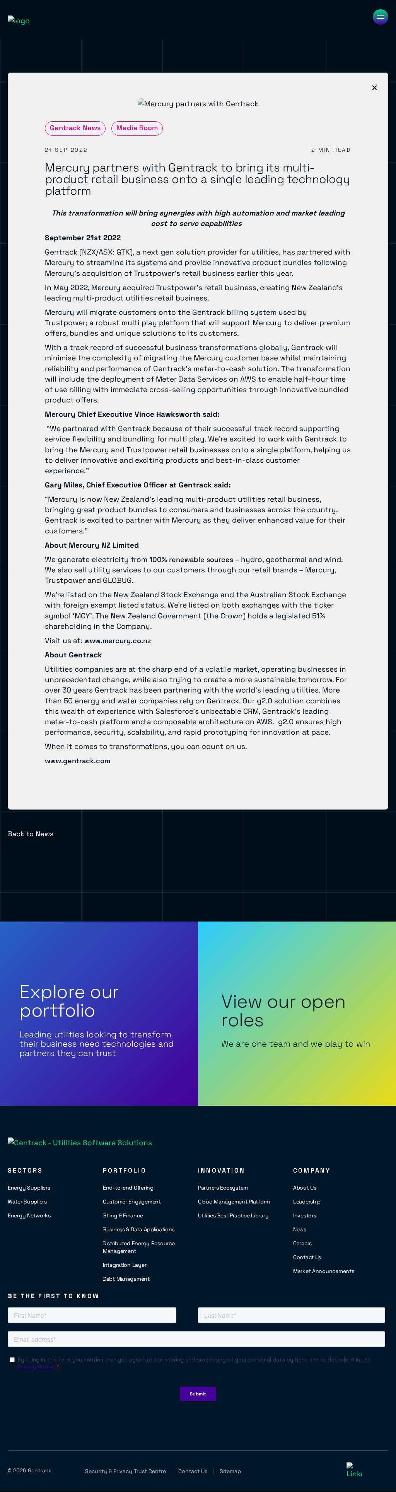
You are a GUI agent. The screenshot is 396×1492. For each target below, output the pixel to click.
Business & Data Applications (138, 1229)
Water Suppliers (27, 1201)
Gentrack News (75, 127)
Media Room (137, 127)
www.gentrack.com (77, 760)
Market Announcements (323, 1271)
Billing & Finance (123, 1215)
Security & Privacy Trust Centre (125, 1471)
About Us (304, 1187)
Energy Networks (29, 1215)
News (299, 1229)
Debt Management (126, 1278)
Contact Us (307, 1257)
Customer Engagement (132, 1201)
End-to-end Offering (128, 1187)
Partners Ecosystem (223, 1187)
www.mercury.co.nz (117, 640)
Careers (302, 1243)
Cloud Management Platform (234, 1201)
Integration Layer (124, 1264)
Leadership (307, 1201)
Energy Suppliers (29, 1187)
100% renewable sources (191, 559)
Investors (304, 1215)
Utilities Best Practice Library (233, 1215)
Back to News (30, 833)
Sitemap (230, 1471)
